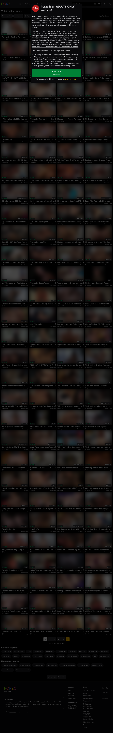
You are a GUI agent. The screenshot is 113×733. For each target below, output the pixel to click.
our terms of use (70, 79)
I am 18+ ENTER (56, 73)
